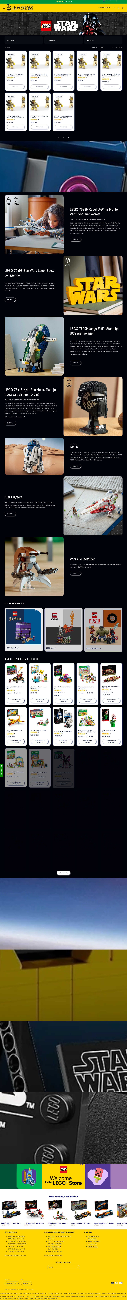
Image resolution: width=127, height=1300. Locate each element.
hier (24, 1256)
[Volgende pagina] (68, 138)
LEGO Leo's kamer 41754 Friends (38, 771)
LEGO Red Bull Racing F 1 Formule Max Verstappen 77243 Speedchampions (10, 1223)
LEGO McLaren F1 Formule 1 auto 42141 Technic (104, 1223)
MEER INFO (10, 41)
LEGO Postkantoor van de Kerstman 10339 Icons (57, 1223)
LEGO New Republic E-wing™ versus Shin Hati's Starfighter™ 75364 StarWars (63, 854)
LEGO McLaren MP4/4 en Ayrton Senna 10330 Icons (34, 1223)
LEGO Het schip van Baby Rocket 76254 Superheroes (15, 853)
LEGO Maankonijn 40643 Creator (38, 812)
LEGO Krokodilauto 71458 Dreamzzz (87, 771)
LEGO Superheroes (92, 648)
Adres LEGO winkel (94, 1241)
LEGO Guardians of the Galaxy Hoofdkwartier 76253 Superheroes (110, 812)
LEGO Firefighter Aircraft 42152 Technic (14, 731)
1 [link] (58, 138)
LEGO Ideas (50, 648)
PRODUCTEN (51, 41)
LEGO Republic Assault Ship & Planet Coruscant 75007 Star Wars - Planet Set (111, 75)
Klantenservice (92, 1244)
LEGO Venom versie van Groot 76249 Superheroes (15, 812)
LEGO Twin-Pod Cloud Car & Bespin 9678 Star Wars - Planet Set (63, 116)
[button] (4, 8)
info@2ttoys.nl (56, 1246)
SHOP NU (75, 239)
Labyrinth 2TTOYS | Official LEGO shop (16, 1289)
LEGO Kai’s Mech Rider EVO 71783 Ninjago (15, 687)
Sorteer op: (94, 47)
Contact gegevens (93, 1236)
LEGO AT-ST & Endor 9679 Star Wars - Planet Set (39, 116)
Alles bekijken (63, 873)
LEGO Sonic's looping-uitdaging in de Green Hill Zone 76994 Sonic (87, 812)
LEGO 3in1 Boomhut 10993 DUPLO (86, 853)
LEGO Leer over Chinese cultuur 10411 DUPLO (86, 687)
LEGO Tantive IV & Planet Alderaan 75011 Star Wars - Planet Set (15, 74)
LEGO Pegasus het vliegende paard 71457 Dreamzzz (62, 772)
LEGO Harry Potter (12, 648)
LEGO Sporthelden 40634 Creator (38, 730)
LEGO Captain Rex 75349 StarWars (63, 731)
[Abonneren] (78, 1267)
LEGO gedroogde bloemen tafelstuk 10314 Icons (110, 686)
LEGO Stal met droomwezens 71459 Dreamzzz (110, 772)
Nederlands (108, 1)
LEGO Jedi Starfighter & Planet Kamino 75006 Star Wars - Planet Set (15, 116)
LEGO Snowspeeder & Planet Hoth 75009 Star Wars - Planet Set (62, 74)
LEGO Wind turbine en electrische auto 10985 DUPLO (38, 687)
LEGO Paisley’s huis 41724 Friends (15, 771)
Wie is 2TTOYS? (93, 1246)
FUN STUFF (90, 41)
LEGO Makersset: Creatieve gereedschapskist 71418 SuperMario (87, 731)
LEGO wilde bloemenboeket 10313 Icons (62, 687)
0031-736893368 (56, 1244)
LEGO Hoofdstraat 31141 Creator (110, 853)
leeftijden (91, 564)
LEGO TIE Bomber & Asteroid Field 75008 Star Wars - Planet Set (86, 74)
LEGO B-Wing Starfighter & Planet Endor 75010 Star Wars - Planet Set (38, 74)
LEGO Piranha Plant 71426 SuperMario (108, 731)
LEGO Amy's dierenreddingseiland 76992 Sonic (62, 812)
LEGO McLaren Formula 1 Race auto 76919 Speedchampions (80, 1223)
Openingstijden (92, 1239)
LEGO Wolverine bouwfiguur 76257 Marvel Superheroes (38, 853)
